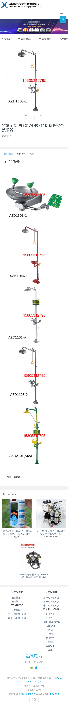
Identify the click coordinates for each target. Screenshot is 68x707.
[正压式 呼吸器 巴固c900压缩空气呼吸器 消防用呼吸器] (34, 557)
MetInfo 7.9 (28, 693)
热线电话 (34, 655)
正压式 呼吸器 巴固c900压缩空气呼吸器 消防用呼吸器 (34, 576)
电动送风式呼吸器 (17, 618)
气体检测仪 (45, 39)
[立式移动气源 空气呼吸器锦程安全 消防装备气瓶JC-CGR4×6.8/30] (51, 513)
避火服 (51, 629)
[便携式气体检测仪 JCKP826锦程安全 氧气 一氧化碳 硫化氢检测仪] (17, 513)
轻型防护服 (51, 618)
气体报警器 (24, 39)
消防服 (51, 633)
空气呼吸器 (17, 604)
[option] (34, 80)
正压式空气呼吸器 (17, 614)
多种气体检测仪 (51, 597)
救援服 (51, 641)
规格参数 (21, 153)
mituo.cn (54, 693)
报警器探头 (17, 597)
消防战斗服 (51, 645)
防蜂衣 (51, 649)
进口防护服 (51, 637)
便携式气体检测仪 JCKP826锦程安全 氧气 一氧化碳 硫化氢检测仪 (17, 534)
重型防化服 (51, 614)
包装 (31, 153)
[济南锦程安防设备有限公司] (31, 4)
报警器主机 (17, 601)
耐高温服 (51, 625)
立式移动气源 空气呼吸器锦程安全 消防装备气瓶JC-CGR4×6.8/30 (51, 534)
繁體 (34, 699)
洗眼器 (17, 476)
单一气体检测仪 (51, 601)
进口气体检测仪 (51, 605)
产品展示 (6, 39)
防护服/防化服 (51, 608)
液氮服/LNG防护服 (51, 622)
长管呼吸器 (17, 610)
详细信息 (8, 153)
